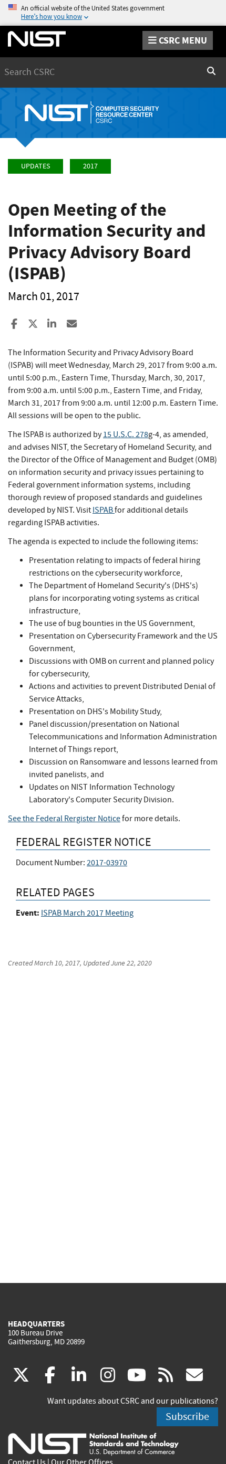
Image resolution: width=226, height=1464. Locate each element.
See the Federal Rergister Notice (64, 818)
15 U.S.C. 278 (125, 434)
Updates (35, 166)
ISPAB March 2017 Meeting (87, 913)
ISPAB (104, 510)
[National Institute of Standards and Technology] (93, 1443)
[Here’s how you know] (113, 13)
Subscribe (187, 1416)
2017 (90, 166)
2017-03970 (107, 862)
